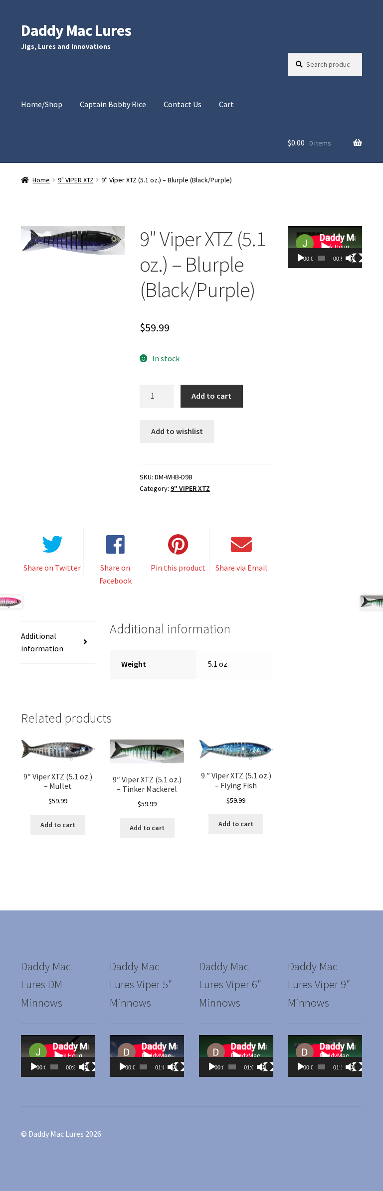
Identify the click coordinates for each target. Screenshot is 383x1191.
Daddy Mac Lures (76, 30)
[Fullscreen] (358, 258)
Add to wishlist (177, 431)
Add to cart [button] (57, 824)
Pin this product (178, 568)
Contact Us (182, 104)
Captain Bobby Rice (113, 104)
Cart (226, 104)
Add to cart (211, 396)
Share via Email (241, 568)
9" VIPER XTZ (76, 179)
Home (41, 179)
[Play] (301, 258)
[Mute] (350, 258)
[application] (325, 247)
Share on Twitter (52, 568)
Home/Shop (41, 104)
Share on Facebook (115, 574)
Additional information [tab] (42, 642)
